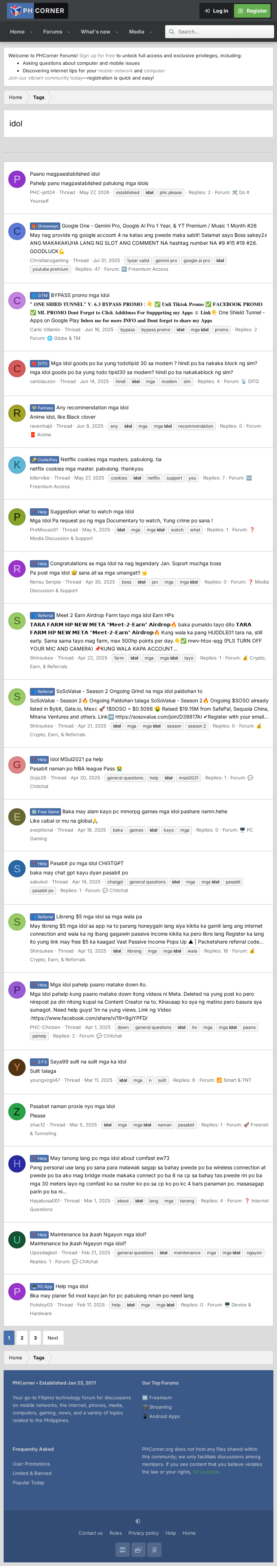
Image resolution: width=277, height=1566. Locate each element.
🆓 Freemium (157, 1397)
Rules (116, 1533)
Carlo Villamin (45, 329)
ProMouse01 (44, 529)
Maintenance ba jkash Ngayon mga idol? (89, 1234)
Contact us (91, 1533)
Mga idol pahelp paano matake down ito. (89, 984)
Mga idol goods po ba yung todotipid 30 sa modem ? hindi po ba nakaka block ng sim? (144, 363)
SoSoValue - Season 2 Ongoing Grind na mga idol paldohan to (117, 691)
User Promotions (31, 1464)
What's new (95, 31)
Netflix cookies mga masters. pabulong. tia (97, 459)
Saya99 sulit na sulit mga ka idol (79, 1061)
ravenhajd (41, 426)
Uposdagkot (43, 1252)
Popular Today (28, 1482)
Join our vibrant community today (45, 78)
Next (53, 1338)
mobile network (115, 70)
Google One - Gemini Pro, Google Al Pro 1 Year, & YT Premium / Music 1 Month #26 (144, 225)
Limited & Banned (32, 1473)
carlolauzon (43, 381)
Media (136, 31)
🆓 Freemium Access (144, 269)
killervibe (40, 478)
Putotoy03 (41, 1305)
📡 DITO (250, 381)
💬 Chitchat (115, 890)
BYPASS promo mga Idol (70, 295)
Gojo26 (38, 777)
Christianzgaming (49, 260)
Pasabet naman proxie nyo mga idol (72, 1106)
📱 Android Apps (161, 1416)
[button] (31, 31)
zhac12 (37, 1125)
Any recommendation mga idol (80, 407)
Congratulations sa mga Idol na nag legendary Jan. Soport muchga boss (126, 563)
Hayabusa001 (45, 1200)
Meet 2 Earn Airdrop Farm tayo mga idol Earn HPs (103, 615)
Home (17, 31)
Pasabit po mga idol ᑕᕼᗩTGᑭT (78, 863)
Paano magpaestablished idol (65, 174)
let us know (206, 1472)
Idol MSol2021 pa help (67, 759)
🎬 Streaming (157, 1407)
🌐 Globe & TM (63, 338)
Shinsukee (41, 658)
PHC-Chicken (45, 1027)
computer (154, 70)
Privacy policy (143, 1533)
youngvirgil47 (45, 1080)
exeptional (41, 830)
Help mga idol (60, 1286)
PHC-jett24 (42, 192)
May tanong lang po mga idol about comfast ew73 (101, 1158)
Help (171, 1533)
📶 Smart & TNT (233, 1080)
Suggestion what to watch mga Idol (83, 511)
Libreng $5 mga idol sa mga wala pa (87, 916)
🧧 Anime (40, 434)
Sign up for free (97, 55)
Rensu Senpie (45, 582)
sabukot (39, 882)
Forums (52, 31)
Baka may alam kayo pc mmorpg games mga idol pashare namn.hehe (129, 811)
